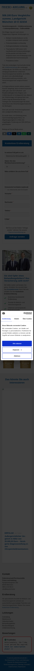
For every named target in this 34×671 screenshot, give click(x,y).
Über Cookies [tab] (27, 318)
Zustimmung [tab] (6, 318)
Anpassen (16, 349)
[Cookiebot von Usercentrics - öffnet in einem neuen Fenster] (24, 313)
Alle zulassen (17, 343)
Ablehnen (17, 356)
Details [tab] (16, 318)
